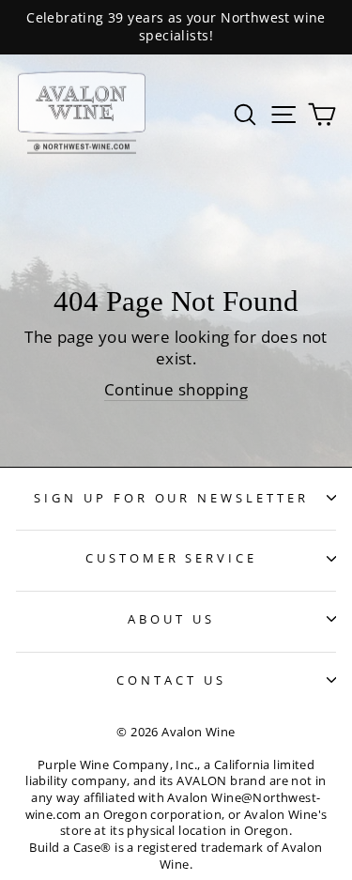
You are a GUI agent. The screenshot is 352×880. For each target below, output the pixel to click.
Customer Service (171, 557)
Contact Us (171, 680)
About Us (171, 618)
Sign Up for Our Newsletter (171, 497)
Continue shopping (176, 389)
